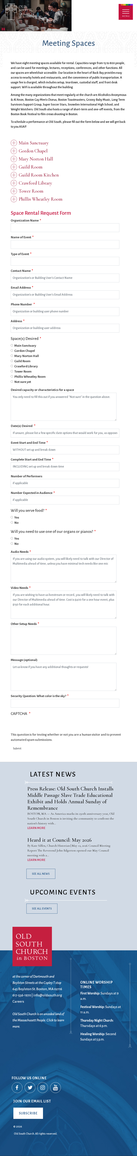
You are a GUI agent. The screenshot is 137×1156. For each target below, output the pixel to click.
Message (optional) (24, 660)
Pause (3, 28)
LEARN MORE (36, 828)
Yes (16, 517)
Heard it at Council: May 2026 (59, 840)
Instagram (42, 1087)
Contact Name (21, 271)
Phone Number (21, 304)
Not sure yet (22, 382)
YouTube (55, 1087)
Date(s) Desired (22, 426)
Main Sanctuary (25, 345)
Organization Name (25, 220)
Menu (126, 12)
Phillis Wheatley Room (30, 376)
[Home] (35, 15)
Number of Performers (26, 476)
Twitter (30, 1087)
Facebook (17, 1087)
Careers (18, 1001)
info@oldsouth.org (47, 995)
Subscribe (28, 1113)
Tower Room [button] (31, 191)
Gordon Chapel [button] (33, 151)
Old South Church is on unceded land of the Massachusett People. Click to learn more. (38, 1020)
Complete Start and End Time (31, 459)
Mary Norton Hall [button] (36, 159)
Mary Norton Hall (26, 356)
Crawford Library (26, 366)
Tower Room (23, 371)
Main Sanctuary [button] (34, 143)
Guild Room (22, 361)
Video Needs (19, 588)
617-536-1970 (21, 995)
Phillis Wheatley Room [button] (40, 199)
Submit (17, 748)
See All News (41, 873)
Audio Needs (20, 552)
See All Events (42, 908)
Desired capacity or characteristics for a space (42, 390)
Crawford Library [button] (35, 183)
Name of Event (21, 237)
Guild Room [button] (30, 167)
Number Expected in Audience (31, 493)
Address (16, 321)
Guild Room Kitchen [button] (39, 175)
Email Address (21, 287)
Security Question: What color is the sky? (38, 696)
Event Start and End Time (28, 442)
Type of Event (20, 254)
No (16, 522)
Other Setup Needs (24, 624)
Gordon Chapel (24, 351)
